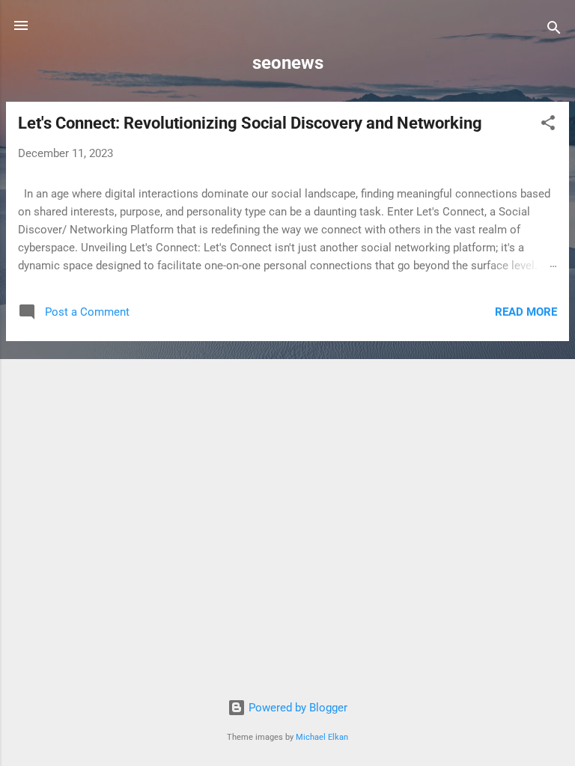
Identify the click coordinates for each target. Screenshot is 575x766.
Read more (526, 312)
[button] (548, 125)
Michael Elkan (322, 737)
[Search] (554, 30)
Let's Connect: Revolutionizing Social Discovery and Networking (250, 123)
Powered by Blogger (296, 707)
